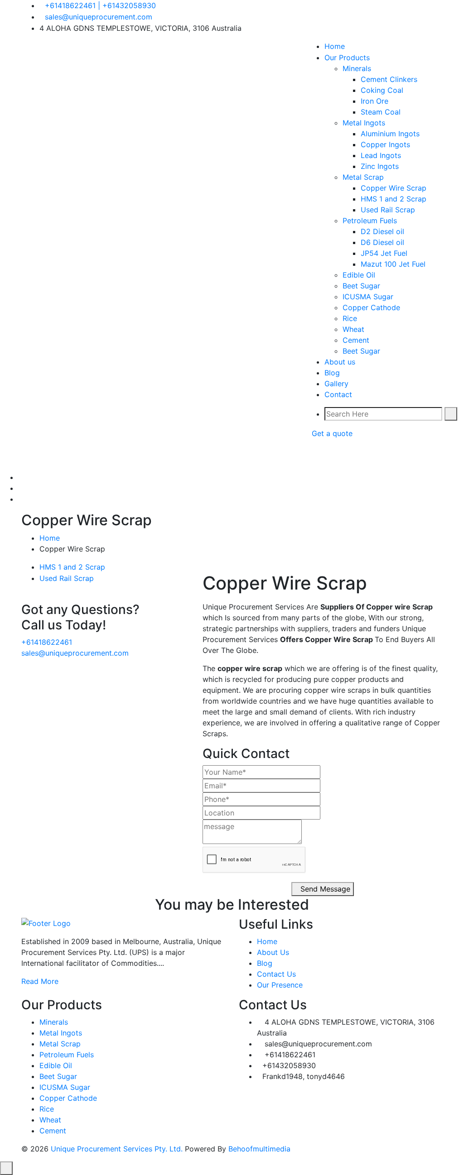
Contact (338, 394)
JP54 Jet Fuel (384, 253)
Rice (350, 318)
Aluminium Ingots (390, 133)
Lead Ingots (381, 155)
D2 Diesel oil (382, 231)
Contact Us (276, 973)
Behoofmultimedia (259, 1148)
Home (49, 537)
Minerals (357, 68)
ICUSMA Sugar (368, 296)
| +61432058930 (127, 5)
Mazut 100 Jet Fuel (393, 264)
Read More (39, 981)
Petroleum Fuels (370, 220)
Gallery (336, 383)
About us (339, 361)
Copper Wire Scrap (393, 187)
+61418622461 (70, 5)
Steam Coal (381, 111)
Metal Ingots (364, 122)
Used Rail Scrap (388, 209)
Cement (356, 340)
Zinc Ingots (380, 166)
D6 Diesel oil (382, 242)
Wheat (353, 329)
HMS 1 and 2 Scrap (393, 198)
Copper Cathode (371, 307)
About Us (273, 952)
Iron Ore (374, 101)
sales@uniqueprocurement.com (98, 16)
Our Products (347, 57)
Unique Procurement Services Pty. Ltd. (118, 1148)
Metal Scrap (363, 177)
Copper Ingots (385, 144)
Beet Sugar (361, 285)
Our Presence (280, 984)
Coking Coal (382, 90)
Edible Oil (359, 274)
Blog (332, 372)
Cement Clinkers (389, 79)
